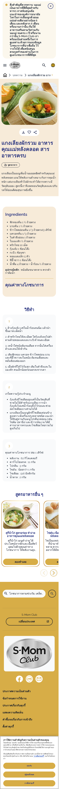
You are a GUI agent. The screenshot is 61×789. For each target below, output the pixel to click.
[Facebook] (19, 678)
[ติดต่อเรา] (39, 678)
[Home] (14, 65)
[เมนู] (5, 65)
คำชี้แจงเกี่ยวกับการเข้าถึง (17, 719)
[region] (29, 762)
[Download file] (23, 132)
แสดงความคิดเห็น (13, 712)
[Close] (50, 6)
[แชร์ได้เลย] (35, 132)
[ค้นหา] (44, 65)
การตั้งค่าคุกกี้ (29, 783)
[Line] (29, 678)
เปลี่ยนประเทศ (27, 621)
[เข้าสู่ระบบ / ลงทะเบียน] (53, 65)
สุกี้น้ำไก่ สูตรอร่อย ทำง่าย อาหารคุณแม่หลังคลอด (20, 534)
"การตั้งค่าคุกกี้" (39, 756)
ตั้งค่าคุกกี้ (8, 726)
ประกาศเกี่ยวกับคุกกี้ (14, 705)
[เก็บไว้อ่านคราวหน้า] (29, 132)
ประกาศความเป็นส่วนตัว (17, 691)
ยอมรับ (29, 766)
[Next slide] (52, 75)
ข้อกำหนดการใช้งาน (15, 698)
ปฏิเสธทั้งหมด (29, 774)
